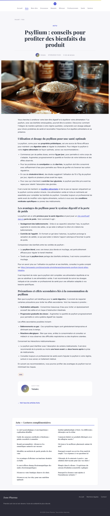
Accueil (19, 8)
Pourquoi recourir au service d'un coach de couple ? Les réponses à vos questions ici (74, 452)
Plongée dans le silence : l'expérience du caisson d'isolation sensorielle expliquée (73, 466)
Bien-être (34, 8)
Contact (104, 497)
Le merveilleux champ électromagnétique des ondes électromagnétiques (34, 466)
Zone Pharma (10, 497)
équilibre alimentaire (49, 189)
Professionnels (72, 8)
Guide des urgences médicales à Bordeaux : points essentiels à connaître (33, 438)
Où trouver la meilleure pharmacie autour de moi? (75, 445)
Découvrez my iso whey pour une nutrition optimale (33, 478)
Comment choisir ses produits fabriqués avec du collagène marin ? (75, 438)
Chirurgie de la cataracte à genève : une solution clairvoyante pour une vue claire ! (74, 459)
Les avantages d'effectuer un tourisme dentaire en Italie (34, 459)
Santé (83, 8)
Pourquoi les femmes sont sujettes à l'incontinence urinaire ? (71, 473)
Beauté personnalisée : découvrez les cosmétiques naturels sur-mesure (30, 445)
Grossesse (44, 8)
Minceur (62, 8)
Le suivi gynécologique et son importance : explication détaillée (33, 431)
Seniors (90, 8)
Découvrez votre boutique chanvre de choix (33, 472)
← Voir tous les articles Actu (29, 403)
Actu (26, 8)
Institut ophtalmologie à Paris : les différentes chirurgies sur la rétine (75, 431)
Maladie (53, 8)
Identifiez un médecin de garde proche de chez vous (34, 452)
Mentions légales (92, 497)
